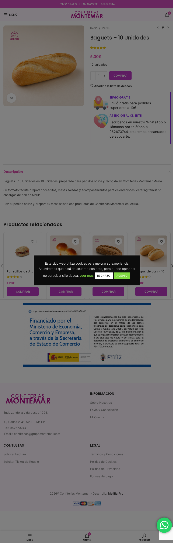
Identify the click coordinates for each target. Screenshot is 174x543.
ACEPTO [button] (122, 275)
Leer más (87, 276)
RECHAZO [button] (103, 275)
